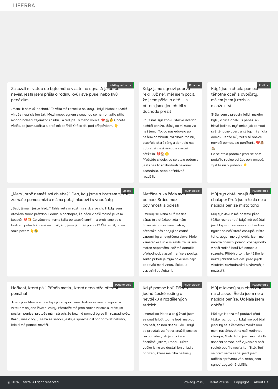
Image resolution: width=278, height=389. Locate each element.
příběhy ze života (120, 85)
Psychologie (192, 191)
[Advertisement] (139, 46)
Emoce (126, 191)
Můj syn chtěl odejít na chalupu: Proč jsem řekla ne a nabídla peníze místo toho (238, 199)
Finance (194, 85)
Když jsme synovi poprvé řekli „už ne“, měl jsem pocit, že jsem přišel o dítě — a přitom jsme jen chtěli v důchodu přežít (169, 100)
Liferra (24, 5)
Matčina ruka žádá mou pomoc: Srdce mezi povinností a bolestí (164, 199)
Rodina (263, 85)
